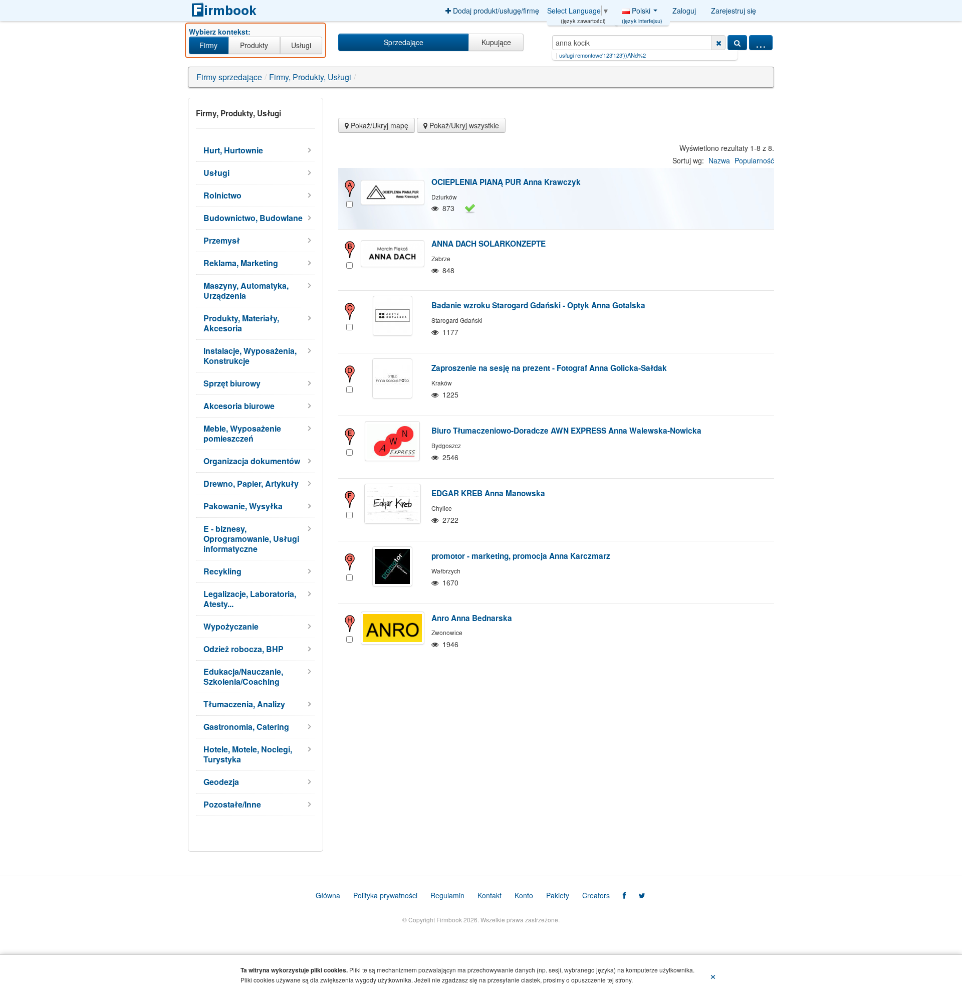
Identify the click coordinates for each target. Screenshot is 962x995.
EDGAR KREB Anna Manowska (488, 493)
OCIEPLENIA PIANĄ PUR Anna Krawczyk (506, 181)
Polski (642, 13)
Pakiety (557, 895)
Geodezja (221, 781)
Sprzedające (403, 42)
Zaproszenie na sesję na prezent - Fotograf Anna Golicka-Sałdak (549, 367)
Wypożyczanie (231, 626)
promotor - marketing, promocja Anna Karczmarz (520, 555)
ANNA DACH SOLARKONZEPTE (488, 243)
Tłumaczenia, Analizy (244, 704)
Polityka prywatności (385, 895)
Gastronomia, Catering (246, 726)
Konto (524, 895)
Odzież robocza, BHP (243, 649)
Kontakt (489, 895)
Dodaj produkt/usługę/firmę (495, 11)
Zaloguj (684, 11)
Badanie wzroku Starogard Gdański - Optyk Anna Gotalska (538, 305)
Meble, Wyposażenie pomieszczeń (242, 433)
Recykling (222, 571)
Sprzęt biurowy (232, 383)
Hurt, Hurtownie (233, 150)
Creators (596, 895)
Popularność (754, 160)
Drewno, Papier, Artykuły (251, 483)
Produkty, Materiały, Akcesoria (241, 323)
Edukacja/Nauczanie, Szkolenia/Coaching (243, 676)
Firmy (208, 45)
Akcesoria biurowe (239, 406)
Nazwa (719, 160)
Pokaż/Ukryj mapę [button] (378, 125)
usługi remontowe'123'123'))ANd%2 (567, 55)
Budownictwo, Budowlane (253, 218)
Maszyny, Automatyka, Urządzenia (246, 290)
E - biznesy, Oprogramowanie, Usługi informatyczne (251, 538)
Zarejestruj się (733, 11)
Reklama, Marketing (240, 263)
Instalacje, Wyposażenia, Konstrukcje (250, 355)
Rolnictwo (222, 195)
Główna (328, 895)
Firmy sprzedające (229, 77)
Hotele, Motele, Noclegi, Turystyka (247, 754)
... (761, 42)
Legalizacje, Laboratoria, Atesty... (249, 599)
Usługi (301, 45)
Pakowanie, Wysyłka (243, 506)
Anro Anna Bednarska (471, 618)
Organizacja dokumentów (251, 461)
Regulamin (447, 895)
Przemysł (221, 240)
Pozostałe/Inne (232, 804)
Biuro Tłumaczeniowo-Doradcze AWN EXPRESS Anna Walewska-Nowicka (566, 430)
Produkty (254, 45)
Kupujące (496, 42)
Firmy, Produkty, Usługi (310, 77)
